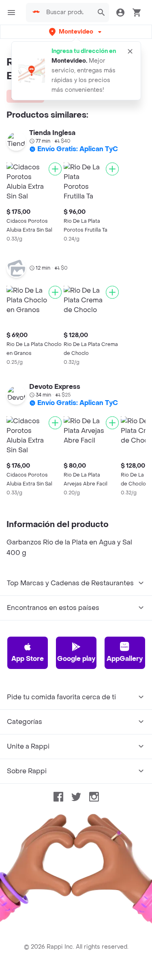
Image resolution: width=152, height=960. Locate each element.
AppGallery (125, 658)
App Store (27, 658)
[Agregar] (55, 168)
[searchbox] (67, 12)
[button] (76, 31)
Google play (76, 658)
